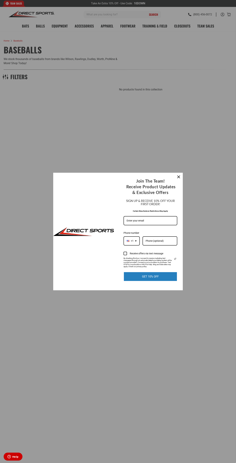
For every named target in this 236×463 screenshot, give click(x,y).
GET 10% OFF (150, 276)
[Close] (178, 177)
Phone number (131, 233)
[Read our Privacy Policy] (175, 259)
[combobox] (132, 241)
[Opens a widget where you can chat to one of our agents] (12, 457)
